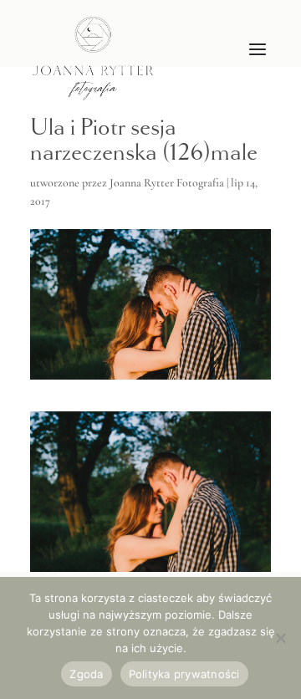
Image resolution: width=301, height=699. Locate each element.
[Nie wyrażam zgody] (280, 638)
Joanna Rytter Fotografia (167, 183)
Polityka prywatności (184, 674)
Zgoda (86, 674)
